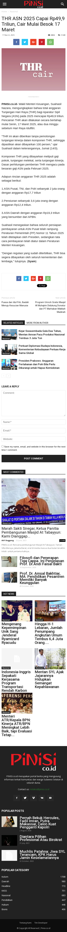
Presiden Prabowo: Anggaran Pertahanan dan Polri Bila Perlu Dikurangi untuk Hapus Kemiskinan (39, 364)
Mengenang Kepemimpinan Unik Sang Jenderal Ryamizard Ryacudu (14, 633)
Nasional (14, 11)
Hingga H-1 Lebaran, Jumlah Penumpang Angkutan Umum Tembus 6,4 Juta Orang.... (49, 633)
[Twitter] (25, 798)
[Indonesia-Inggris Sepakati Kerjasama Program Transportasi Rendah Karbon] (17, 658)
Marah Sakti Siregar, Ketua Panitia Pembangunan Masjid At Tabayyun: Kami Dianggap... (31, 532)
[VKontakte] (42, 798)
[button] (62, 4)
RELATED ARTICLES (13, 323)
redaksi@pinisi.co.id (39, 789)
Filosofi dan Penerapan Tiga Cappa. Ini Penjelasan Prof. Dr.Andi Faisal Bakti (42, 561)
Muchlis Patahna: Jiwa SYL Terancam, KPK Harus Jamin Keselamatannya (42, 854)
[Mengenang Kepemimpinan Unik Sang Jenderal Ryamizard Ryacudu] (17, 610)
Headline (6, 886)
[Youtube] (50, 798)
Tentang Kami (25, 922)
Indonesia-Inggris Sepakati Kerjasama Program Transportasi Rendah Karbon (16, 681)
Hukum (5, 904)
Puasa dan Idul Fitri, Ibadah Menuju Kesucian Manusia (15, 304)
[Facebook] (17, 798)
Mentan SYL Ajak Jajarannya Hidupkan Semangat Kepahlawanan (49, 679)
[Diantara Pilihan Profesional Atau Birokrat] (9, 840)
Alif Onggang (8, 540)
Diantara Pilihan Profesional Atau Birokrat (41, 838)
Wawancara (6, 523)
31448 (63, 35)
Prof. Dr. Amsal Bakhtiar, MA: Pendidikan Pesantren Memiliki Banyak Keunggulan (42, 578)
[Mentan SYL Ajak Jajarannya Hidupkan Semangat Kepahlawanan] (50, 658)
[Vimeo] (33, 798)
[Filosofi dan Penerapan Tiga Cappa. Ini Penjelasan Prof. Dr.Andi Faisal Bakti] (9, 561)
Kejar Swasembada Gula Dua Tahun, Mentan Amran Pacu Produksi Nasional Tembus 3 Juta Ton (42, 334)
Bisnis (4, 909)
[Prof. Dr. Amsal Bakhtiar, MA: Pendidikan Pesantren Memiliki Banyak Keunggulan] (9, 577)
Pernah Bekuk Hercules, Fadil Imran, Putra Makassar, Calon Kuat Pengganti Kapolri (40, 822)
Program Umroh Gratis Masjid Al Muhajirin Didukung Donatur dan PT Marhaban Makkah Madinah (50, 307)
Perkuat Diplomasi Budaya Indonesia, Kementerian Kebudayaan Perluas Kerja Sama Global (42, 349)
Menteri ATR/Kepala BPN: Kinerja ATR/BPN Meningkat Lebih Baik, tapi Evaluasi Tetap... (17, 725)
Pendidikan (7, 900)
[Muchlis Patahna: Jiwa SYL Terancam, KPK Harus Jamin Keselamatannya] (9, 855)
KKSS (4, 890)
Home (4, 11)
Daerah (5, 881)
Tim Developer (41, 922)
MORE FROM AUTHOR (37, 323)
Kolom (5, 876)
